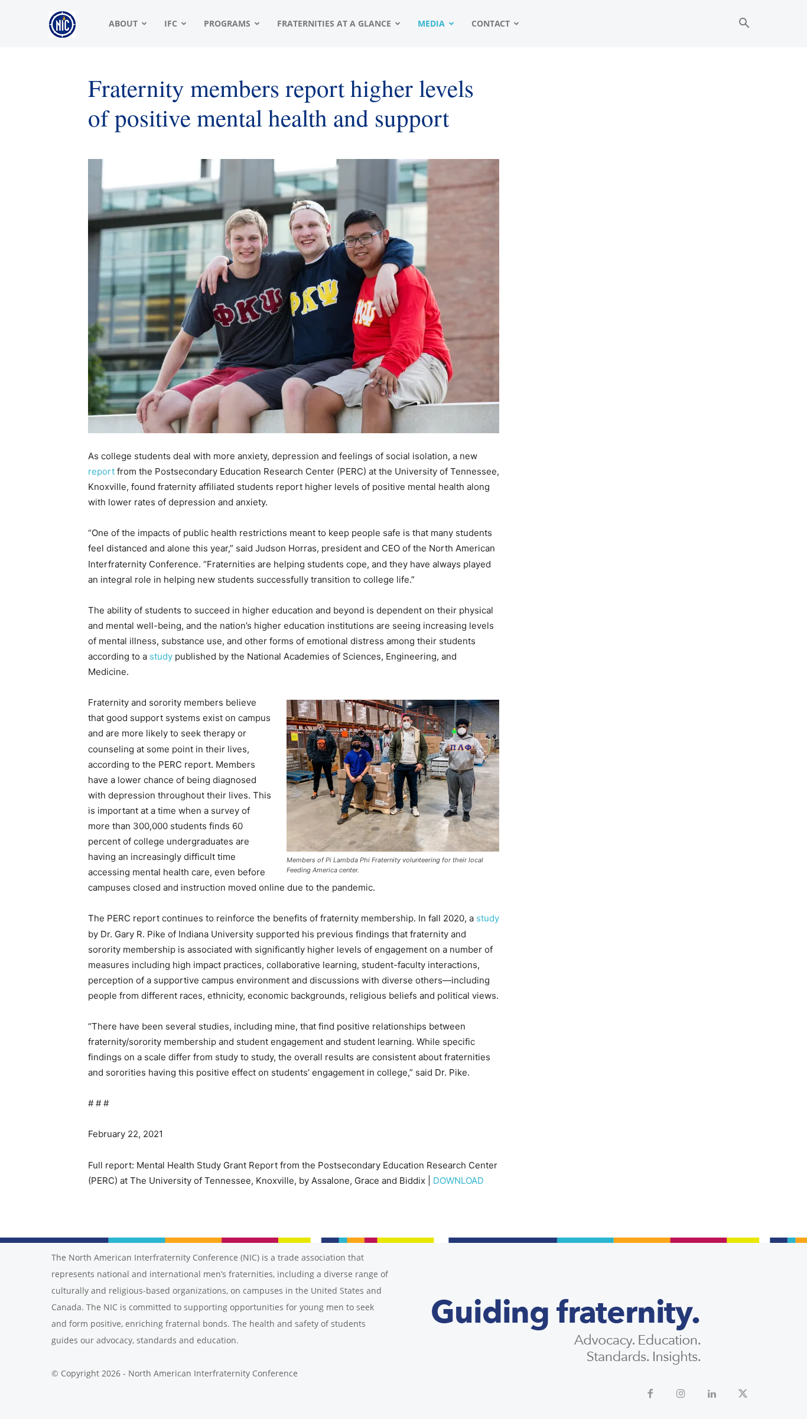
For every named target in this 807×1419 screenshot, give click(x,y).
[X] (743, 1394)
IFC (170, 23)
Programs (227, 23)
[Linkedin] (712, 1394)
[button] (744, 24)
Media (431, 23)
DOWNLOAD (458, 1180)
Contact (490, 23)
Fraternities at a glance (334, 23)
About (123, 23)
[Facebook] (650, 1394)
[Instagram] (681, 1394)
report (101, 471)
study (161, 656)
